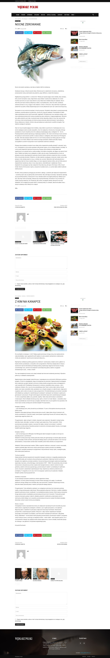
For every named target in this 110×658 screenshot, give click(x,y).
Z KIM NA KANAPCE (20, 207)
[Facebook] (80, 643)
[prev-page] (16, 248)
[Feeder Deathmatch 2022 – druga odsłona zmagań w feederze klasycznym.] (74, 33)
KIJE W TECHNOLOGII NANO (21, 243)
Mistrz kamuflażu (83, 39)
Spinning (29, 14)
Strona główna (18, 18)
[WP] (16, 28)
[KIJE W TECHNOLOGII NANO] (23, 236)
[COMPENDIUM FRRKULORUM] (41, 236)
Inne (72, 14)
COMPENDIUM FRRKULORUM (39, 243)
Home (17, 14)
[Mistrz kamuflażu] (74, 41)
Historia (66, 14)
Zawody (60, 14)
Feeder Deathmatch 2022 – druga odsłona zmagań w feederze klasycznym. (90, 33)
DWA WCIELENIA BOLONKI (60, 207)
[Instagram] (84, 643)
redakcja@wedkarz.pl (85, 652)
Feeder (23, 14)
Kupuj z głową (51, 14)
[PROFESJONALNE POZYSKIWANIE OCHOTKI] (74, 48)
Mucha (43, 14)
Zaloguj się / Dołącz (32, 1)
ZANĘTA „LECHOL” (83, 54)
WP (19, 28)
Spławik (36, 14)
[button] (93, 15)
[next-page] (18, 248)
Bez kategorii (25, 18)
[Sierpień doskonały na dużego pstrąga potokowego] (59, 236)
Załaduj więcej (82, 61)
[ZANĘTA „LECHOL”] (74, 55)
